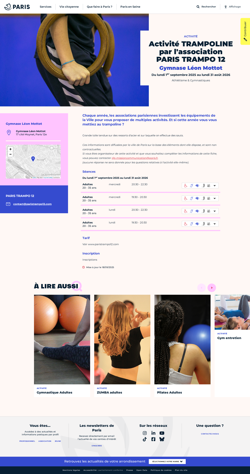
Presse (129, 470)
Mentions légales (71, 470)
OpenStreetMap (48, 177)
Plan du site (181, 470)
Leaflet (34, 177)
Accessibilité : (103, 470)
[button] (33, 159)
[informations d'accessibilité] (200, 185)
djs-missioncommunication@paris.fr (135, 158)
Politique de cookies (161, 470)
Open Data (141, 470)
